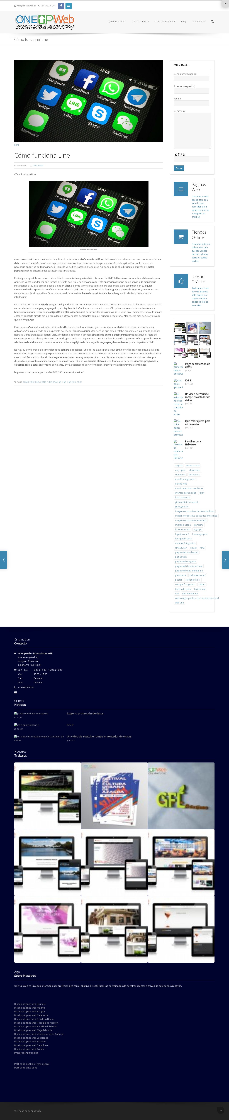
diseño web (181, 483)
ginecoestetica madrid (186, 502)
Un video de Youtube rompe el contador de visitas (197, 397)
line (64, 382)
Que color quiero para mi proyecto (197, 422)
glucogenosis (182, 506)
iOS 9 (188, 380)
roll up (202, 584)
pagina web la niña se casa (188, 566)
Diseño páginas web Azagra (29, 1011)
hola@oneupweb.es (26, 5)
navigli (193, 547)
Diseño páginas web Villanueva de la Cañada (39, 1034)
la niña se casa (182, 529)
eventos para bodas (185, 492)
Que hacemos (139, 21)
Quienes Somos (117, 21)
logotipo (198, 529)
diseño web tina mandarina (189, 488)
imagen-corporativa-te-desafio (190, 520)
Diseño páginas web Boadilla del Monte (35, 1026)
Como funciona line (50, 382)
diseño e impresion (185, 479)
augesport (180, 470)
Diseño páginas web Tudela (29, 1049)
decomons (194, 474)
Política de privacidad (25, 1067)
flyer (201, 492)
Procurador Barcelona (26, 1052)
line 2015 (71, 382)
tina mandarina (190, 593)
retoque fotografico (185, 584)
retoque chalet (193, 579)
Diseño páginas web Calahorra (31, 1015)
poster (178, 579)
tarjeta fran (200, 589)
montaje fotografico (185, 543)
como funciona (31, 382)
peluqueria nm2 (198, 575)
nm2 (202, 547)
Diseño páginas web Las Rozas (31, 1037)
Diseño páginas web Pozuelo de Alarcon (36, 1022)
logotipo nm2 (182, 534)
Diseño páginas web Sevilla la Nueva (34, 1019)
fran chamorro (182, 497)
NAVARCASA (181, 547)
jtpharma (198, 524)
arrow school (192, 465)
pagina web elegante (185, 561)
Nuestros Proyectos (164, 21)
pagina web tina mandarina (189, 570)
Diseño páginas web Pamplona (31, 1045)
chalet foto (194, 470)
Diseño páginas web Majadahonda (33, 1030)
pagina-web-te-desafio (186, 552)
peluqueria (180, 575)
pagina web (181, 556)
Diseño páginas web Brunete (30, 1004)
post (16, 145)
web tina (179, 602)
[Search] (212, 21)
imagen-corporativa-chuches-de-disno (194, 511)
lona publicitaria (183, 538)
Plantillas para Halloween (193, 443)
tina (177, 593)
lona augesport (200, 534)
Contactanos (198, 21)
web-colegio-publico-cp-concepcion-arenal (197, 598)
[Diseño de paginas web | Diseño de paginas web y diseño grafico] (44, 13)
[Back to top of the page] (220, 1110)
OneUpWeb (38, 165)
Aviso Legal (43, 1063)
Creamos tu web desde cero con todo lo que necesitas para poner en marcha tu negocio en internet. (200, 206)
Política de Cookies (24, 1063)
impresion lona (183, 524)
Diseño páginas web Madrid (29, 1007)
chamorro (180, 474)
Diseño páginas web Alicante (30, 1041)
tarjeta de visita (183, 589)
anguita (178, 465)
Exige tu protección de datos (197, 365)
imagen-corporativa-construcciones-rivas (196, 515)
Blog (183, 21)
